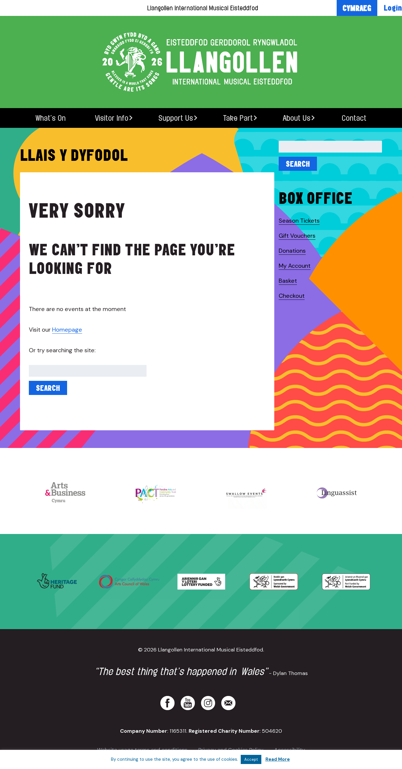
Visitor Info (111, 118)
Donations (292, 250)
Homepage (67, 329)
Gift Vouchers (297, 235)
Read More (277, 759)
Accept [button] (251, 759)
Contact (354, 118)
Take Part (238, 118)
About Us (296, 118)
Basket (288, 281)
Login (393, 7)
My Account (294, 265)
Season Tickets (299, 220)
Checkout (292, 296)
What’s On (51, 118)
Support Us (175, 118)
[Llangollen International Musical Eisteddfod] (201, 62)
